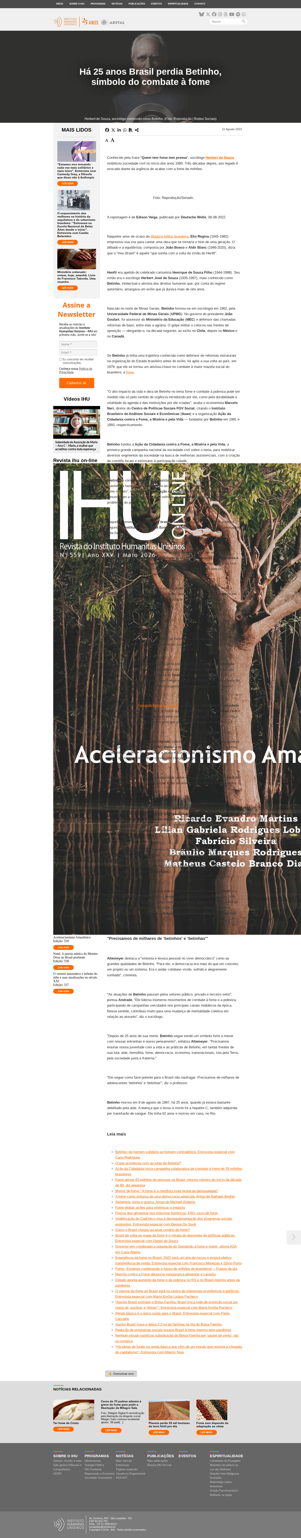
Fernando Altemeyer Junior (158, 705)
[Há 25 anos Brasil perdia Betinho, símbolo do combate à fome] (137, 130)
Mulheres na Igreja (221, 1494)
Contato (199, 3)
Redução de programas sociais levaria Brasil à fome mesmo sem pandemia (173, 1330)
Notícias (117, 3)
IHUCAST (122, 1477)
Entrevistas (122, 1465)
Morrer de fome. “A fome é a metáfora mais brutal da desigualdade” (166, 1191)
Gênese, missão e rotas (67, 1460)
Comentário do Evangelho (225, 1460)
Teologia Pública (94, 1465)
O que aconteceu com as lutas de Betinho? (148, 1163)
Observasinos (93, 1460)
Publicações (137, 3)
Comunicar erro (121, 1373)
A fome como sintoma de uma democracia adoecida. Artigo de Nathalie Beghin (175, 1197)
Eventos (156, 3)
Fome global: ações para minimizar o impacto (150, 1208)
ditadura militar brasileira (169, 236)
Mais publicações (157, 1460)
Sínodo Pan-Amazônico (224, 1490)
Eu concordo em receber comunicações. (78, 361)
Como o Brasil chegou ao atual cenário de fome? (152, 1230)
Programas (98, 3)
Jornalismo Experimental (130, 1473)
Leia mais (63, 947)
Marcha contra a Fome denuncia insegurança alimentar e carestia (165, 1274)
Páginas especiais (127, 1469)
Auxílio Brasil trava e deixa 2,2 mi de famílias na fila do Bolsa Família (168, 1324)
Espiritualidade (178, 3)
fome (130, 372)
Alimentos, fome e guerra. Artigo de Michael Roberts (155, 1202)
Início (59, 3)
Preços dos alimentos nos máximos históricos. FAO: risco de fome (166, 1213)
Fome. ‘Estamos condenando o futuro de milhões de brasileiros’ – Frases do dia (176, 1269)
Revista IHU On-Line (159, 1465)
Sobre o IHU (76, 3)
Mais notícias (124, 1460)
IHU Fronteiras (93, 1469)
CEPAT (57, 1473)
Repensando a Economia (99, 1473)
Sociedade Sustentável (98, 1477)
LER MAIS (68, 183)
